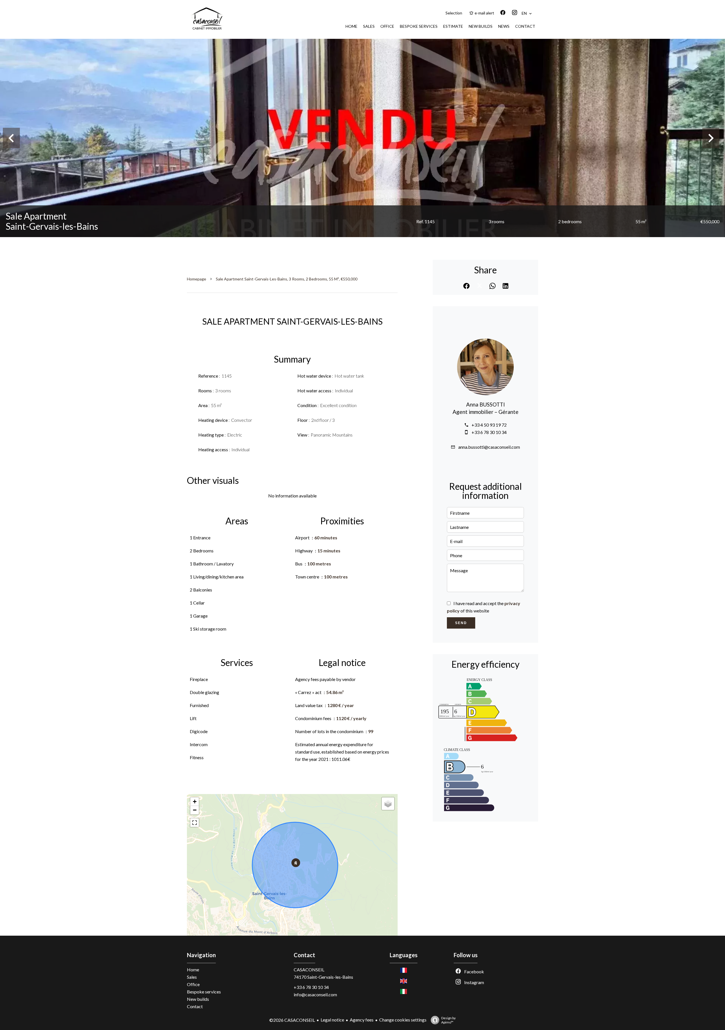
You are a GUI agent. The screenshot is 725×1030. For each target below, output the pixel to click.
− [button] (195, 810)
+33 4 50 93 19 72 (489, 424)
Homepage (196, 278)
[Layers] (388, 803)
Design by (448, 1020)
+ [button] (195, 801)
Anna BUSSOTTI (485, 404)
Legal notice (332, 1019)
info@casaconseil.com (315, 994)
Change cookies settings (403, 1019)
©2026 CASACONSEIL (292, 1020)
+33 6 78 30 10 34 (489, 432)
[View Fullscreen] (194, 822)
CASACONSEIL (309, 969)
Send (461, 623)
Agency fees (362, 1019)
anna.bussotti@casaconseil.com (489, 447)
